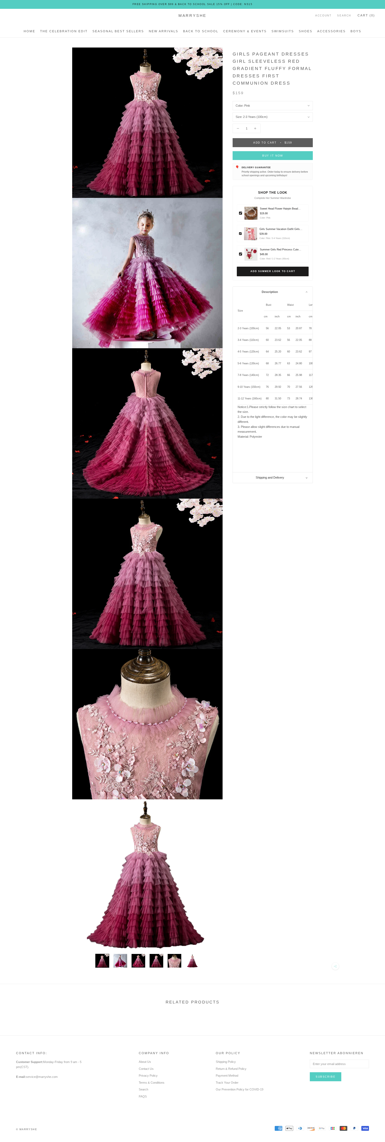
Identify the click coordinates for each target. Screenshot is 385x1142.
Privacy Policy (148, 1075)
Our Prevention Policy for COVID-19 (239, 1089)
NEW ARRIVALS (163, 31)
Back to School (200, 31)
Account (323, 15)
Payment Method (227, 1075)
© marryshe (26, 1129)
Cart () (366, 15)
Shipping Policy (226, 1061)
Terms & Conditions (151, 1082)
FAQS (143, 1096)
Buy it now (272, 155)
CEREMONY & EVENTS (245, 31)
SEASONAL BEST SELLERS (118, 31)
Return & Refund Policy (231, 1068)
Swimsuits (283, 31)
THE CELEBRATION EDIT (64, 31)
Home (29, 31)
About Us (145, 1061)
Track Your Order (227, 1082)
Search (344, 15)
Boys (356, 31)
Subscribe (325, 1076)
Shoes (305, 31)
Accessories (331, 31)
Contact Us (146, 1068)
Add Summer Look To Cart (272, 271)
